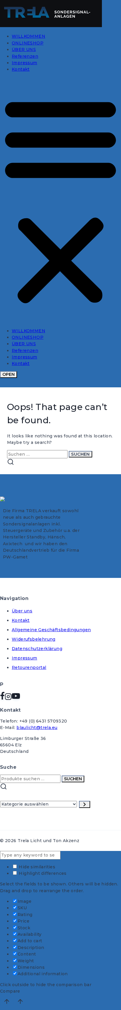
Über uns (22, 611)
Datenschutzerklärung (37, 648)
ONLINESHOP (27, 43)
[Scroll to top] (7, 1002)
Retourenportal (29, 667)
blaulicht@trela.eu (36, 727)
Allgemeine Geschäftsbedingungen (51, 629)
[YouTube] (16, 698)
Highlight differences (42, 873)
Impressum (24, 62)
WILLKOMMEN (28, 36)
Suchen (73, 778)
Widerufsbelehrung (34, 639)
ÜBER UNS (24, 49)
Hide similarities (36, 867)
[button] (60, 200)
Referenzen (25, 56)
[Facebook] (2, 698)
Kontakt (21, 69)
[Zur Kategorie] (84, 804)
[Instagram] (8, 698)
